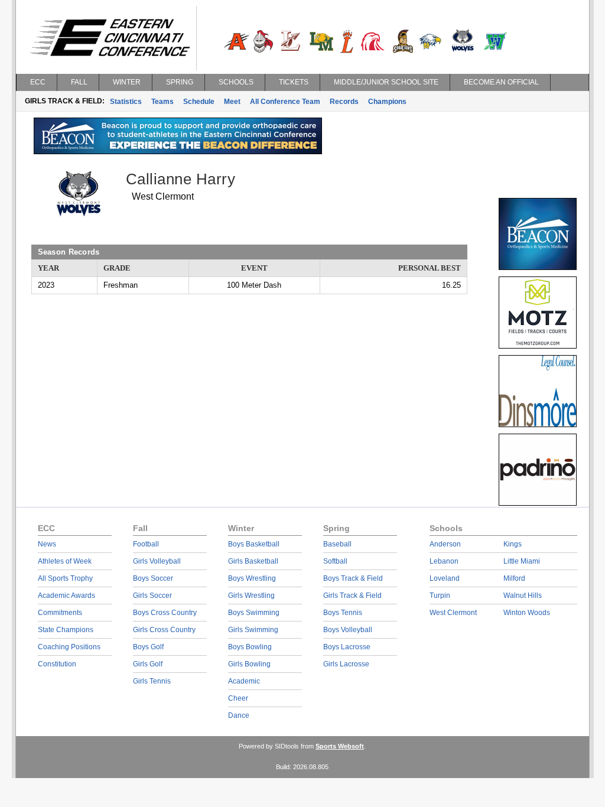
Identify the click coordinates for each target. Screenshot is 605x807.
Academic (244, 681)
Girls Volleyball (157, 561)
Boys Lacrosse (346, 647)
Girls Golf (147, 664)
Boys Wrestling (252, 578)
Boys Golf (148, 647)
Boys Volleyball (347, 630)
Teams (162, 101)
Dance (238, 715)
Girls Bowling (249, 664)
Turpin (440, 595)
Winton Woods (526, 612)
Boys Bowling (250, 647)
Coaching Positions (69, 647)
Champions (387, 101)
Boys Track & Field (353, 578)
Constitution (57, 664)
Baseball (337, 544)
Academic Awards (66, 595)
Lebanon (444, 561)
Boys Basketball (253, 544)
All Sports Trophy (65, 578)
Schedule (198, 101)
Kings (512, 544)
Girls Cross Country (164, 630)
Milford (514, 578)
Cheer (238, 698)
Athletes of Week (65, 561)
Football (146, 544)
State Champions (65, 630)
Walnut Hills (522, 595)
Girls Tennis (152, 681)
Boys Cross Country (165, 612)
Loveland (445, 578)
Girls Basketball (253, 561)
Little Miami (521, 561)
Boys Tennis (342, 612)
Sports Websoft (339, 746)
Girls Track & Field (352, 595)
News (47, 544)
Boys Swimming (253, 612)
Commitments (60, 612)
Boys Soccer (153, 578)
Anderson (445, 544)
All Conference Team (285, 101)
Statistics (126, 101)
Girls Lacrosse (346, 664)
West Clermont (453, 612)
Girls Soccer (152, 595)
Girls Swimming (253, 630)
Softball (335, 561)
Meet (232, 101)
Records (344, 101)
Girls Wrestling (251, 595)
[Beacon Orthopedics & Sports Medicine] (178, 151)
